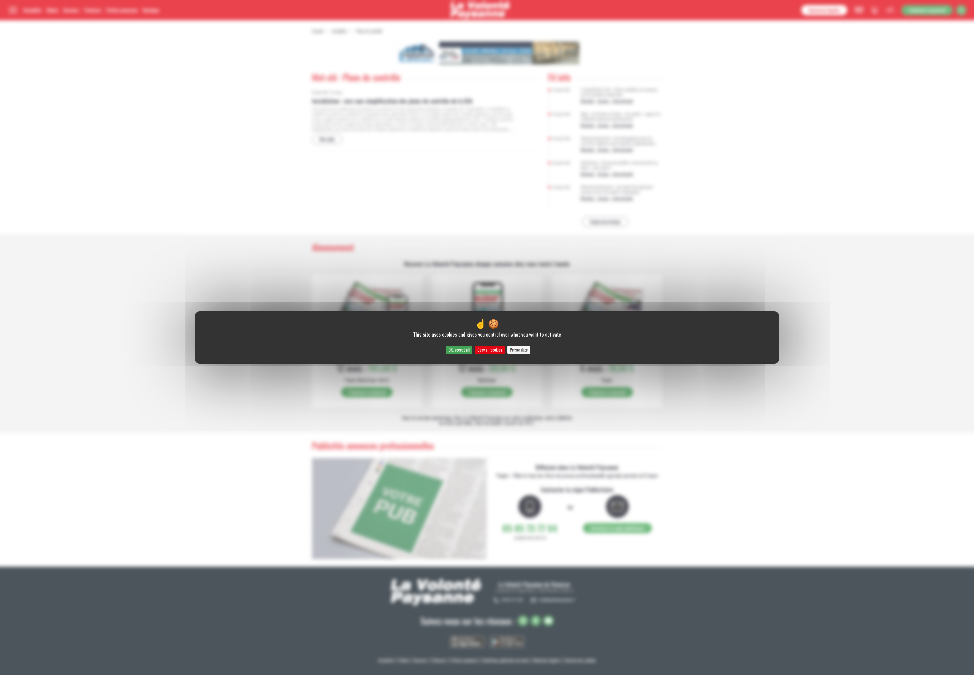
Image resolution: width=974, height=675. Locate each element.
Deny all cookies (489, 350)
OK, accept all (459, 350)
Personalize (519, 350)
